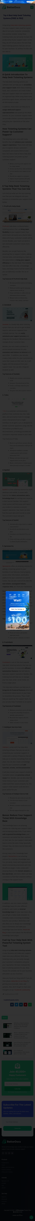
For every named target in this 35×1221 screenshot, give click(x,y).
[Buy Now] (14, 1214)
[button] (28, 592)
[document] (17, 610)
